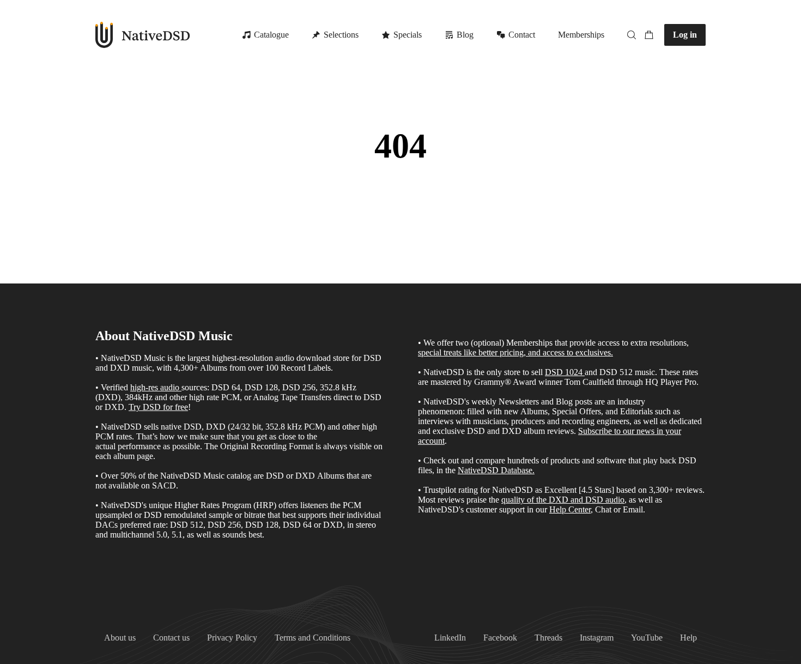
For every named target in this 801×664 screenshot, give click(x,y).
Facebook (500, 637)
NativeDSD (143, 35)
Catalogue (271, 34)
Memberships (581, 34)
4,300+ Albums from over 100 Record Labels (252, 367)
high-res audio (154, 387)
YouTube (647, 637)
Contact (521, 34)
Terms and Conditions (312, 637)
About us (120, 637)
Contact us (171, 637)
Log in (685, 34)
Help (688, 637)
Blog (465, 34)
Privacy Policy (232, 637)
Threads (548, 637)
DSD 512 (616, 372)
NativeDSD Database (495, 470)
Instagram (597, 637)
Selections (341, 34)
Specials (407, 34)
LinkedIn (450, 637)
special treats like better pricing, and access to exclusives (514, 352)
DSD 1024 (563, 372)
